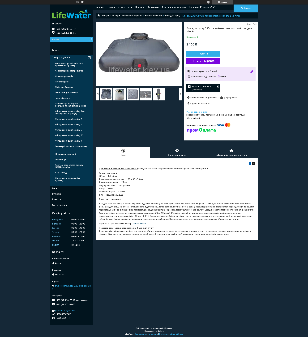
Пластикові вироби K (132, 15)
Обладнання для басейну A (68, 119)
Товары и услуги (61, 57)
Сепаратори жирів (64, 76)
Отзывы (56, 194)
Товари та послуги (118, 7)
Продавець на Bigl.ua (154, 331)
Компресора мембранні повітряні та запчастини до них (70, 104)
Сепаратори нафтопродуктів (69, 70)
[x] (253, 164)
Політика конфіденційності (171, 334)
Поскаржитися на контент (146, 334)
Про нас (139, 7)
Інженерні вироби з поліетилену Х (71, 147)
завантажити (139, 223)
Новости (56, 199)
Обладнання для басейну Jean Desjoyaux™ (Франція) (70, 112)
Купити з (198, 61)
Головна (99, 7)
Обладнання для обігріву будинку (67, 179)
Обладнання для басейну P (68, 124)
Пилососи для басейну (66, 92)
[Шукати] (90, 39)
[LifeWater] (71, 13)
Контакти (153, 7)
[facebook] (250, 164)
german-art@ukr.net (65, 310)
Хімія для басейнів (64, 87)
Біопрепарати (61, 81)
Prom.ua (168, 328)
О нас (55, 188)
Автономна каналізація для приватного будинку (69, 64)
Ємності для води (153, 15)
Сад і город (61, 172)
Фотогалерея (59, 205)
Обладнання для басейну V (68, 140)
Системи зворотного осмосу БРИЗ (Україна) (69, 166)
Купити (204, 53)
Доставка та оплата (174, 7)
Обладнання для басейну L (68, 130)
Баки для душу (172, 15)
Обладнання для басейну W (68, 135)
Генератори (60, 159)
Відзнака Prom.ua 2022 (202, 7)
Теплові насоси (62, 98)
